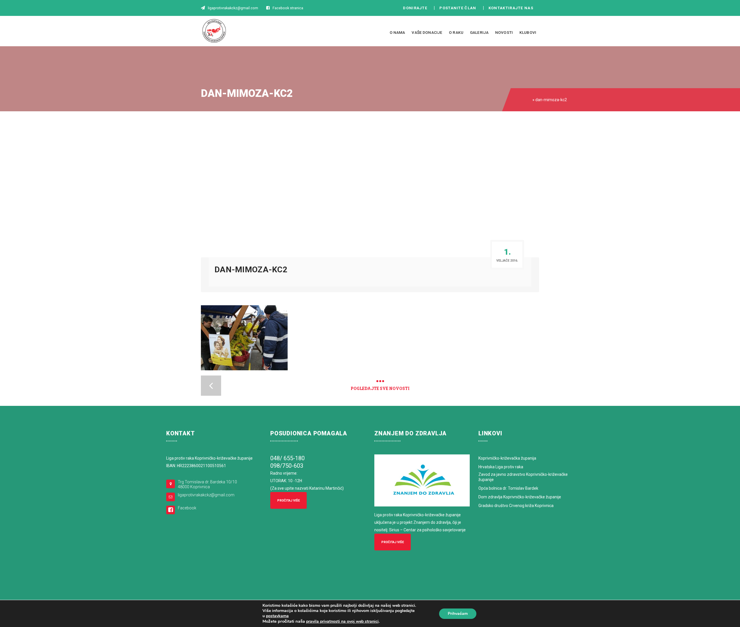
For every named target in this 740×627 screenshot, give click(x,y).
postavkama (277, 616)
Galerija (479, 32)
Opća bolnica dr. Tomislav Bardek (508, 488)
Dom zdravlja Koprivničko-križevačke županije (519, 497)
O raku (456, 32)
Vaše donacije (427, 32)
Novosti (504, 32)
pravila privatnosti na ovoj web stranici (342, 621)
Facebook (187, 508)
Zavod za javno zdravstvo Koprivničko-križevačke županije (523, 477)
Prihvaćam (458, 613)
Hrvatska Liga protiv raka (500, 467)
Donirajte (415, 8)
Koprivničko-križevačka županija (507, 458)
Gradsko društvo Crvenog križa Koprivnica (516, 505)
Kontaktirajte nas (512, 8)
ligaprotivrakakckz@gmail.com (206, 495)
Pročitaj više (288, 500)
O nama (397, 32)
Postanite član (459, 8)
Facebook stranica (288, 8)
